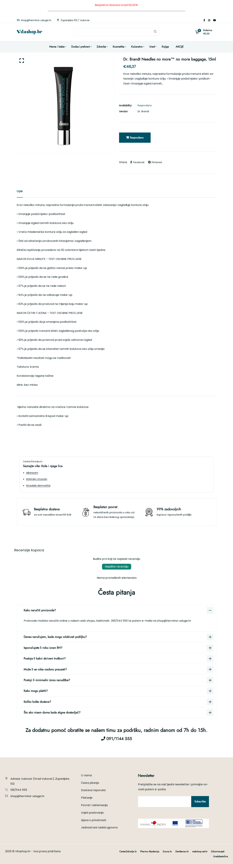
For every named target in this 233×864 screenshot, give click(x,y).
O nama (86, 775)
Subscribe (200, 801)
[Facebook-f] (204, 20)
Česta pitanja (90, 783)
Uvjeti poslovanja (92, 813)
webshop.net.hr (200, 851)
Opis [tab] (20, 191)
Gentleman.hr (182, 851)
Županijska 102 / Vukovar (75, 20)
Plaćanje (86, 798)
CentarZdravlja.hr (128, 851)
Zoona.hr (167, 851)
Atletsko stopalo (36, 479)
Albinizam (32, 472)
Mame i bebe (56, 47)
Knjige (165, 47)
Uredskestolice (220, 856)
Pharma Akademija (149, 851)
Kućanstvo (137, 47)
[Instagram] (209, 20)
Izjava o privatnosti (93, 820)
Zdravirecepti (217, 851)
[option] (65, 104)
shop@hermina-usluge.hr (35, 20)
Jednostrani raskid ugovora (99, 827)
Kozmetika (118, 47)
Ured (152, 47)
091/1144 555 (119, 621)
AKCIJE (180, 47)
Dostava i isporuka (93, 790)
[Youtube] (214, 20)
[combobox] (116, 32)
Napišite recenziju (116, 567)
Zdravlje (101, 47)
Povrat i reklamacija (94, 805)
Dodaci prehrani (80, 47)
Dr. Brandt (143, 111)
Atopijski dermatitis (38, 485)
